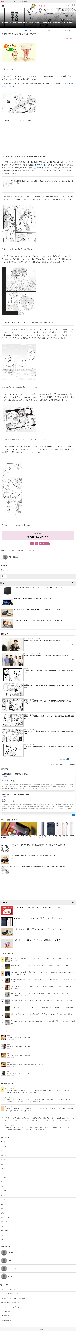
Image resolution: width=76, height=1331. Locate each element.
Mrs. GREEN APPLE (14, 1252)
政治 (2, 1226)
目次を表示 (69, 38)
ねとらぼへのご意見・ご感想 (9, 1293)
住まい (3, 1199)
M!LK (9, 1260)
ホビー (3, 1186)
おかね (3, 1151)
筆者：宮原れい (13, 557)
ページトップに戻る (38, 1329)
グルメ (3, 1164)
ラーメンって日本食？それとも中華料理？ (19, 1055)
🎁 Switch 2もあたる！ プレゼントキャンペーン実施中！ (14, 1)
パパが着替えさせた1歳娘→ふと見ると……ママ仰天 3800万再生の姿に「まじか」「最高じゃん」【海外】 (42, 1000)
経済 (2, 1235)
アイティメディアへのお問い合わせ (11, 1307)
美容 (2, 1239)
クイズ (3, 1159)
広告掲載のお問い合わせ (8, 1316)
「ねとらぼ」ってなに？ (8, 1289)
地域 (2, 1213)
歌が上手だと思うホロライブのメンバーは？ (20, 1046)
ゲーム (3, 1168)
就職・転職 (4, 1222)
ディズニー (4, 1173)
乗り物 (3, 1195)
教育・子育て (5, 1230)
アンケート (3, 1031)
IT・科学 (3, 1142)
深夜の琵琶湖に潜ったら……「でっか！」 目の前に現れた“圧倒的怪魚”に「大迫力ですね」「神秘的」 (41, 965)
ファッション (5, 1182)
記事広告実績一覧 (6, 1320)
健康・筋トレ (5, 1204)
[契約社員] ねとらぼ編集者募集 (10, 1302)
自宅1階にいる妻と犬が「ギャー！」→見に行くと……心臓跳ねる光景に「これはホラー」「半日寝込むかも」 (43, 1007)
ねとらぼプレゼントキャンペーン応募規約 (13, 1298)
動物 (2, 1208)
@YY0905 (29, 76)
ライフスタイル (5, 1191)
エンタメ (3, 1146)
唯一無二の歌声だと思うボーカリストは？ (19, 1073)
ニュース (3, 1177)
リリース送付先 (5, 1311)
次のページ (44, 544)
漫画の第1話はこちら (38, 537)
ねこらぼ (6, 570)
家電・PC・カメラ (6, 1217)
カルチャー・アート (7, 1155)
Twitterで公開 (41, 165)
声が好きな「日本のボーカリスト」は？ (18, 1037)
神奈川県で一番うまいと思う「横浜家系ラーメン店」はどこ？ (25, 1064)
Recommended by (62, 759)
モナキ (10, 1276)
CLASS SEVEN (12, 1268)
